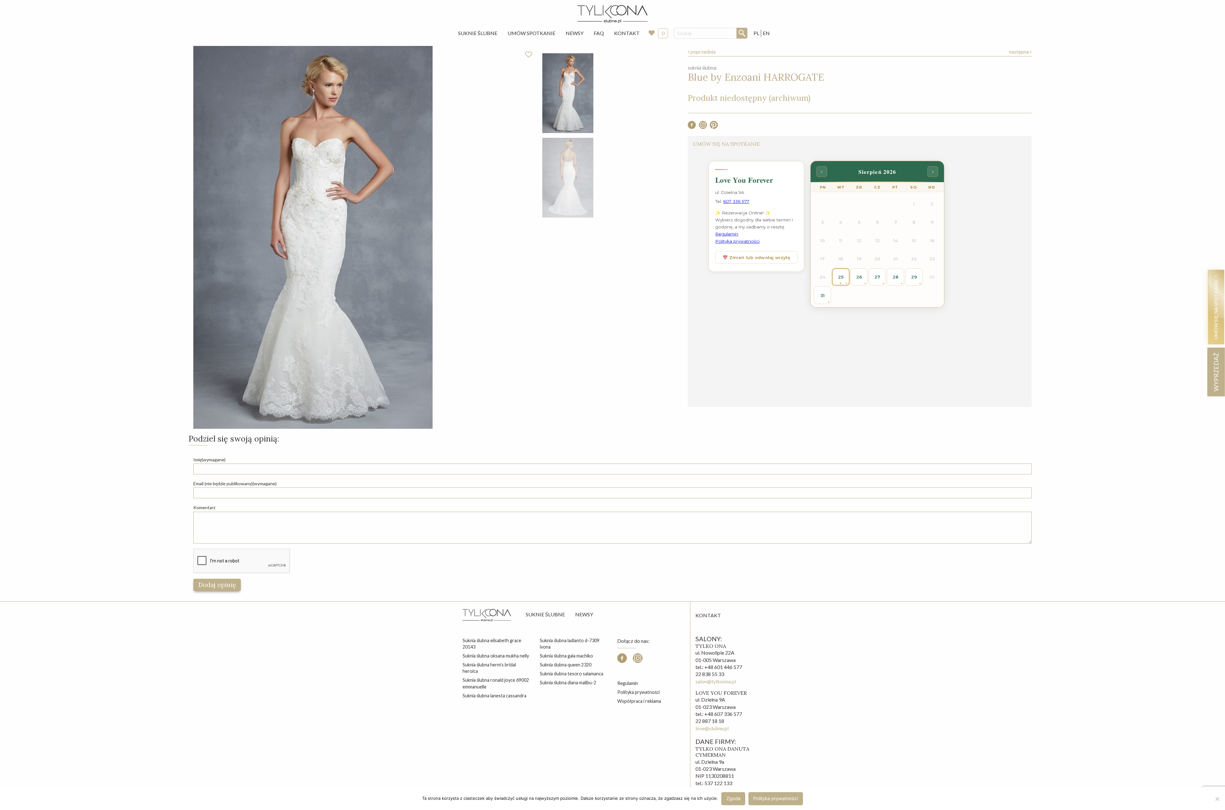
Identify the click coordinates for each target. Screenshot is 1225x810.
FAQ (599, 33)
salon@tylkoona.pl (715, 681)
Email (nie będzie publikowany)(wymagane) (235, 483)
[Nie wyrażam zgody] (1217, 799)
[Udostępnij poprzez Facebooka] (692, 127)
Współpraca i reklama (639, 701)
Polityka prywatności (638, 692)
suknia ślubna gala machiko (566, 655)
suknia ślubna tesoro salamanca (571, 673)
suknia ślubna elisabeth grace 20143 (492, 644)
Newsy (574, 33)
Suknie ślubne (545, 614)
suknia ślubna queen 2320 (565, 664)
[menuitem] (477, 33)
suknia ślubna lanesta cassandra (494, 695)
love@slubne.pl (712, 728)
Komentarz (204, 507)
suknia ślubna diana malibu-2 (568, 682)
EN (766, 33)
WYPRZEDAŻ (1216, 372)
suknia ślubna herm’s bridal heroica (489, 668)
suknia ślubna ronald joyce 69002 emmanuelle (496, 683)
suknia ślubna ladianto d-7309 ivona (569, 644)
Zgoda (733, 798)
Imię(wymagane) (209, 459)
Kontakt (627, 33)
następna (1019, 51)
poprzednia (703, 51)
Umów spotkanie (531, 33)
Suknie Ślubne (477, 33)
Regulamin (627, 683)
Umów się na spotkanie (1216, 308)
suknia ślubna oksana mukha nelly (496, 655)
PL (756, 33)
